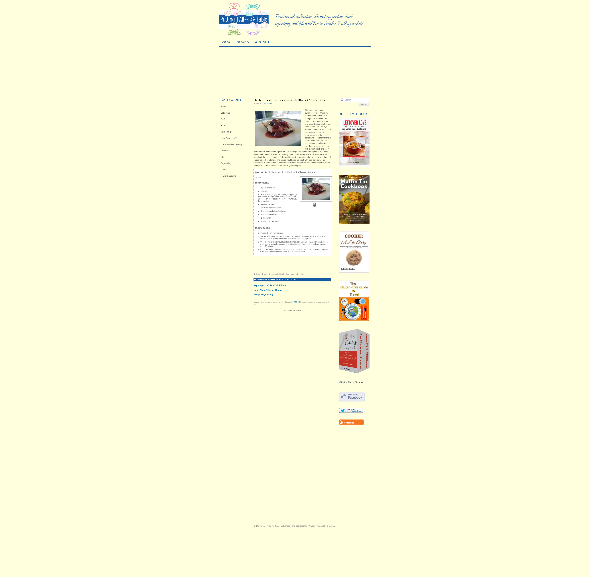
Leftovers (225, 150)
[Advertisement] (295, 71)
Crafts (223, 119)
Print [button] (314, 206)
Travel (223, 169)
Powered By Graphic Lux (326, 526)
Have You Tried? (228, 138)
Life (222, 157)
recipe (301, 274)
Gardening (225, 131)
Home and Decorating (231, 144)
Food (223, 125)
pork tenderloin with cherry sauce (283, 274)
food (265, 274)
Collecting (225, 113)
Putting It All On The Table (269, 526)
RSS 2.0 (297, 302)
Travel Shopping (228, 176)
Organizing (225, 163)
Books (223, 106)
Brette (264, 103)
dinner (258, 274)
